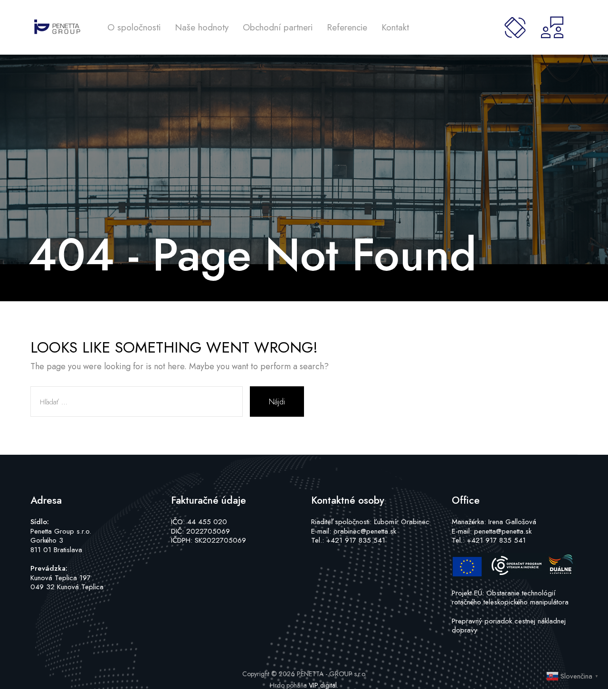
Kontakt (395, 27)
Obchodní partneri (278, 27)
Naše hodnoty (201, 27)
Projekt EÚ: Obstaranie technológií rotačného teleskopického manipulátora (510, 598)
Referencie (347, 27)
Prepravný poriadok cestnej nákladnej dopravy (509, 626)
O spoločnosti (134, 27)
